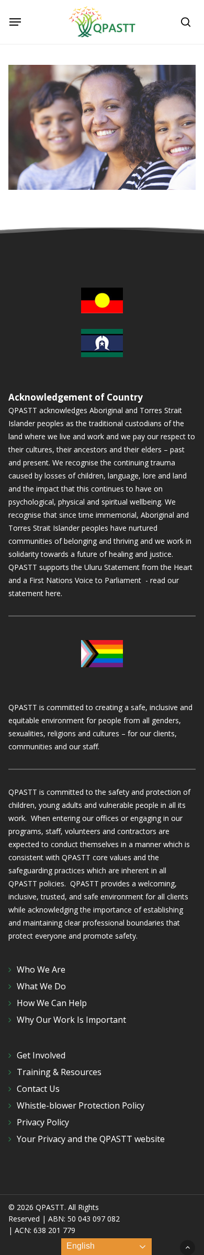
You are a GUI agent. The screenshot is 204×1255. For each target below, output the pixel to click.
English (79, 1245)
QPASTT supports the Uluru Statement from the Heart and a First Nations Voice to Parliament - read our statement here (100, 580)
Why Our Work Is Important (71, 1019)
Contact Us (38, 1088)
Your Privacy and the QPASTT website (91, 1139)
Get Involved (41, 1055)
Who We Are (41, 969)
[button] (15, 22)
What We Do (41, 986)
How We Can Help (52, 1003)
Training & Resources (59, 1072)
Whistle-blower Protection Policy (80, 1105)
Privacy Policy (43, 1122)
